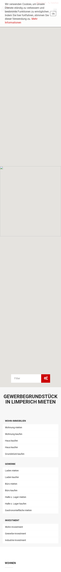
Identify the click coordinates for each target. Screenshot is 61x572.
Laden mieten (12, 470)
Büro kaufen (11, 490)
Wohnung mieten (13, 427)
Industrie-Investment (15, 540)
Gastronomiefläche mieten (18, 510)
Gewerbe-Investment (15, 533)
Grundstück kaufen (14, 454)
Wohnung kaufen (13, 434)
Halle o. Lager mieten (15, 497)
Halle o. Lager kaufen (15, 503)
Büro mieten (11, 484)
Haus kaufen (11, 440)
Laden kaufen (12, 477)
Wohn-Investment (14, 527)
